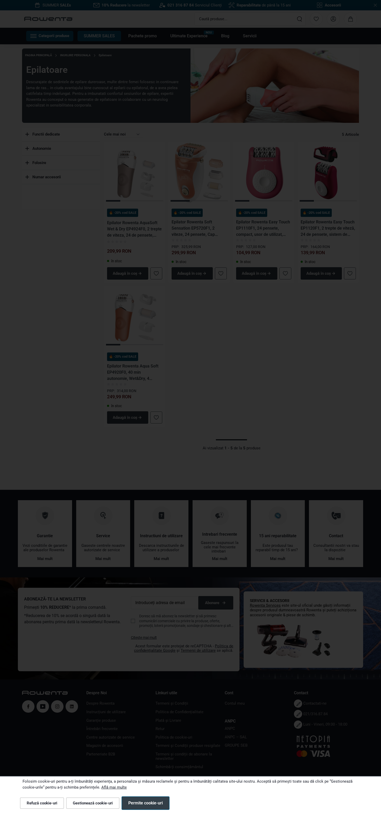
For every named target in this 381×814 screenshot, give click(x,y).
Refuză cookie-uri (42, 803)
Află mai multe (114, 787)
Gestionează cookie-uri (93, 803)
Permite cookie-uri (145, 803)
